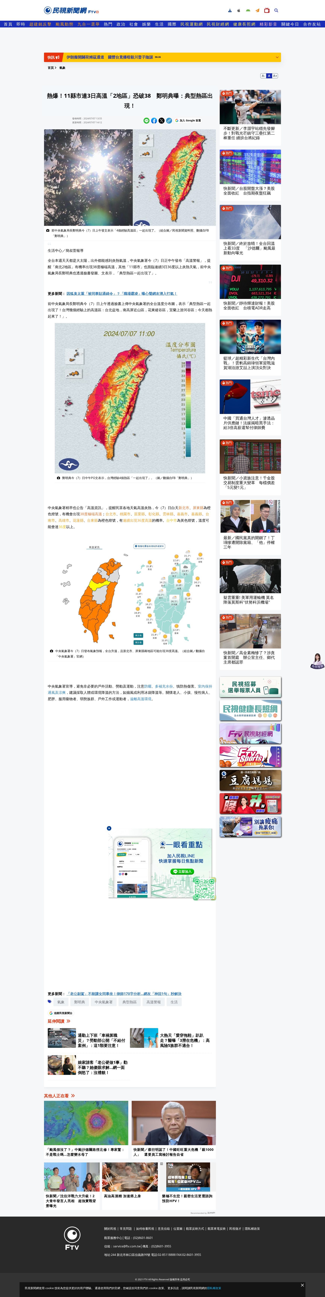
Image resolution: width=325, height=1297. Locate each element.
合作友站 (312, 24)
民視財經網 (218, 24)
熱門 (108, 24)
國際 (172, 24)
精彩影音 (269, 24)
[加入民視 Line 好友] (162, 865)
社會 (133, 24)
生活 (159, 24)
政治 (121, 24)
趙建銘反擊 (40, 24)
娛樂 (146, 24)
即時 (21, 24)
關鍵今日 (290, 24)
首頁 (8, 24)
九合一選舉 (88, 24)
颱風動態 (65, 24)
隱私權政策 (214, 1288)
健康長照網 (244, 24)
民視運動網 (192, 24)
